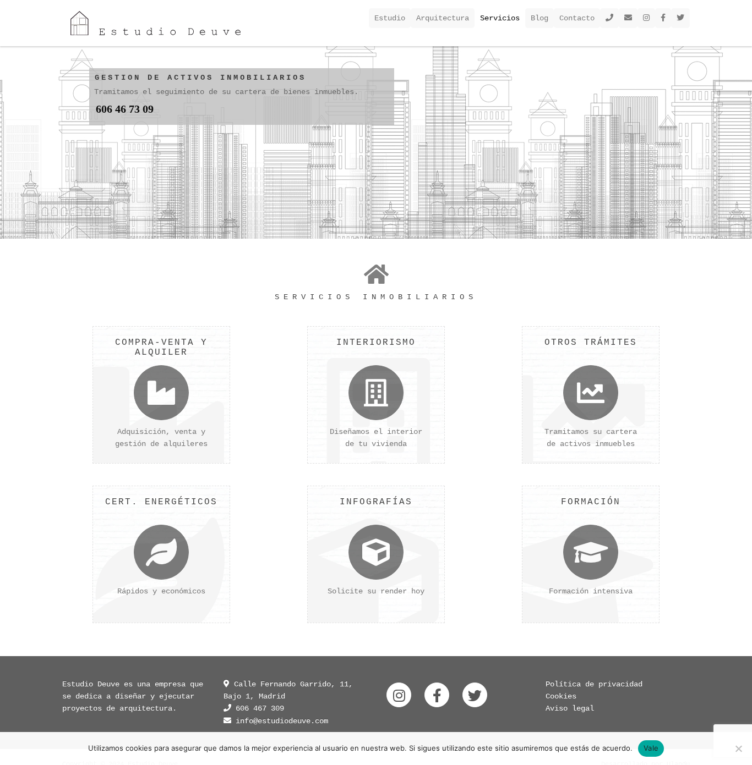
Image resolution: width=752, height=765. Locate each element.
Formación (590, 502)
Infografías (376, 502)
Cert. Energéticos (161, 502)
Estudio (389, 18)
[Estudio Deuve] (155, 23)
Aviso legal (570, 708)
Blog (539, 18)
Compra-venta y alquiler (161, 347)
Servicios (500, 18)
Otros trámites (590, 343)
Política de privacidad (594, 684)
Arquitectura (442, 18)
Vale (651, 748)
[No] (738, 748)
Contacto (577, 18)
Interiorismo (376, 343)
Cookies (561, 696)
